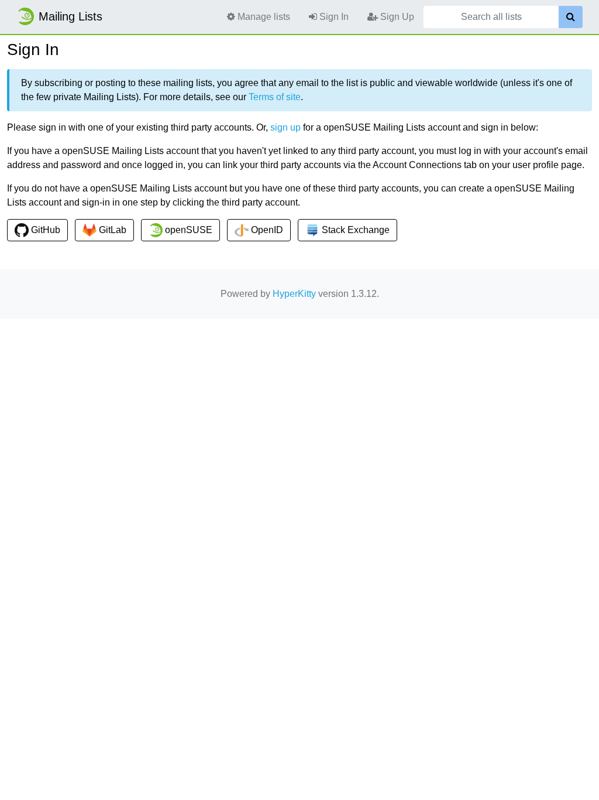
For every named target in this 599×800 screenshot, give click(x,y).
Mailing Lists (70, 16)
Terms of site (275, 97)
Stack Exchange (354, 230)
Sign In (333, 17)
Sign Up (396, 17)
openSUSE (187, 230)
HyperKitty (294, 294)
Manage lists (262, 17)
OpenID (266, 230)
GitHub (44, 230)
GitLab (111, 230)
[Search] (571, 17)
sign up (285, 127)
